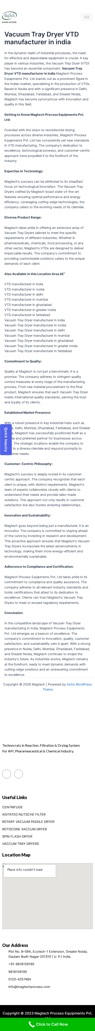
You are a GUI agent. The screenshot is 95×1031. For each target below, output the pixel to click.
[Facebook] (6, 774)
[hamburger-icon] (87, 17)
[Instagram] (18, 774)
